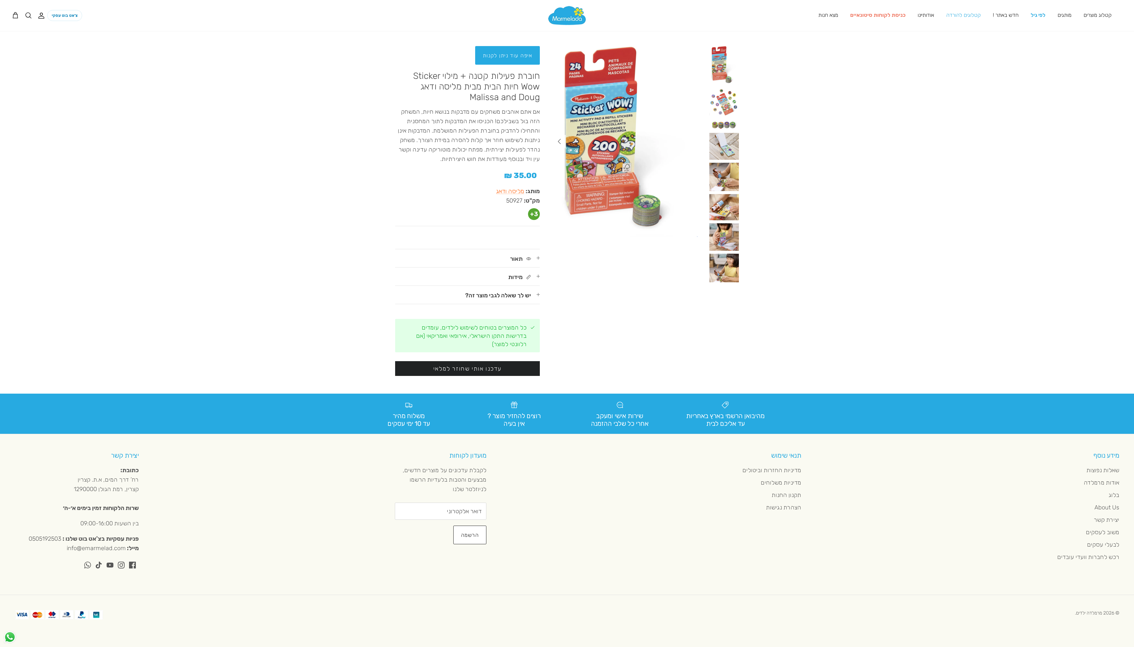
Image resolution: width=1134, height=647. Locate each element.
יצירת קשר (1106, 519)
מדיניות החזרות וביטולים (771, 470)
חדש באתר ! (1006, 15)
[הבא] (559, 141)
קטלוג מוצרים (1098, 15)
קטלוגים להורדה (963, 15)
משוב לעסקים (1102, 532)
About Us (1106, 507)
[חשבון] (42, 15)
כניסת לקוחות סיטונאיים (877, 15)
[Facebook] (132, 565)
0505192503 (45, 538)
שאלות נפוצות (1102, 470)
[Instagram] (121, 565)
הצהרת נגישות (783, 507)
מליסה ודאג (510, 191)
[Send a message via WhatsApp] (10, 637)
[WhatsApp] (87, 565)
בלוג (1114, 494)
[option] (625, 141)
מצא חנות (828, 15)
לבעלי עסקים (1103, 544)
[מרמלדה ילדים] (567, 15)
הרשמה (470, 535)
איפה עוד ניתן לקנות (507, 55)
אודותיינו (926, 15)
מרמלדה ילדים (1089, 613)
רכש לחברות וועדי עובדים (1088, 556)
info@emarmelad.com (96, 548)
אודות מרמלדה (1101, 482)
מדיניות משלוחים (781, 482)
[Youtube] (110, 565)
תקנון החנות (786, 494)
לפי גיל (1038, 15)
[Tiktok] (98, 565)
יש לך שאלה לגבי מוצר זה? (498, 295)
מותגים (1064, 15)
